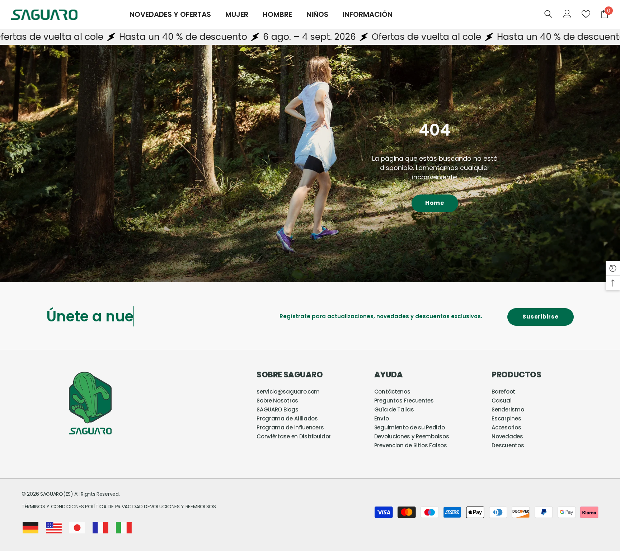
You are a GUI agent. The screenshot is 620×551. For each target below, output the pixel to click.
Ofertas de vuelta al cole (370, 36)
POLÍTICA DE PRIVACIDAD (113, 506)
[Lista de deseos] (586, 14)
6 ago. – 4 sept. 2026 (253, 36)
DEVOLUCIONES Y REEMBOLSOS (180, 506)
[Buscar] (548, 14)
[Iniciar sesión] (567, 14)
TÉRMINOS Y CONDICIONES (53, 506)
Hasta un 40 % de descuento (127, 36)
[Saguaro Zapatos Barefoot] (310, 163)
